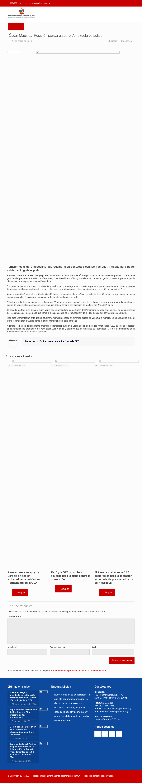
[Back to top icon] (132, 776)
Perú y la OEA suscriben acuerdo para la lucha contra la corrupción (70, 576)
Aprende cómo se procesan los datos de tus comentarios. (79, 670)
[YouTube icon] (126, 3)
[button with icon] (97, 734)
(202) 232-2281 (15, 3)
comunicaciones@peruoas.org (37, 3)
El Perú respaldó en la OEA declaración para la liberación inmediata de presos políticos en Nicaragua (113, 577)
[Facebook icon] (119, 3)
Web (94, 647)
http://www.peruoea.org (116, 711)
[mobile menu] (130, 14)
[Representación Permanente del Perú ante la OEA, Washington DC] (21, 14)
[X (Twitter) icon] (122, 3)
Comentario (14, 616)
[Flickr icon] (129, 3)
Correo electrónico (60, 647)
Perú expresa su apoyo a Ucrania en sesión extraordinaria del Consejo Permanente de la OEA (24, 577)
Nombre (12, 647)
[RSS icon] (133, 3)
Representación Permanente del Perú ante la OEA (52, 341)
